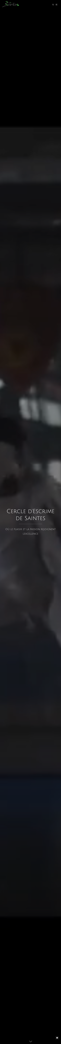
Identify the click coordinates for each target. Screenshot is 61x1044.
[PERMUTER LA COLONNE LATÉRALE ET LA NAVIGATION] (57, 4)
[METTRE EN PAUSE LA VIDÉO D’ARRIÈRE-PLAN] (57, 1038)
